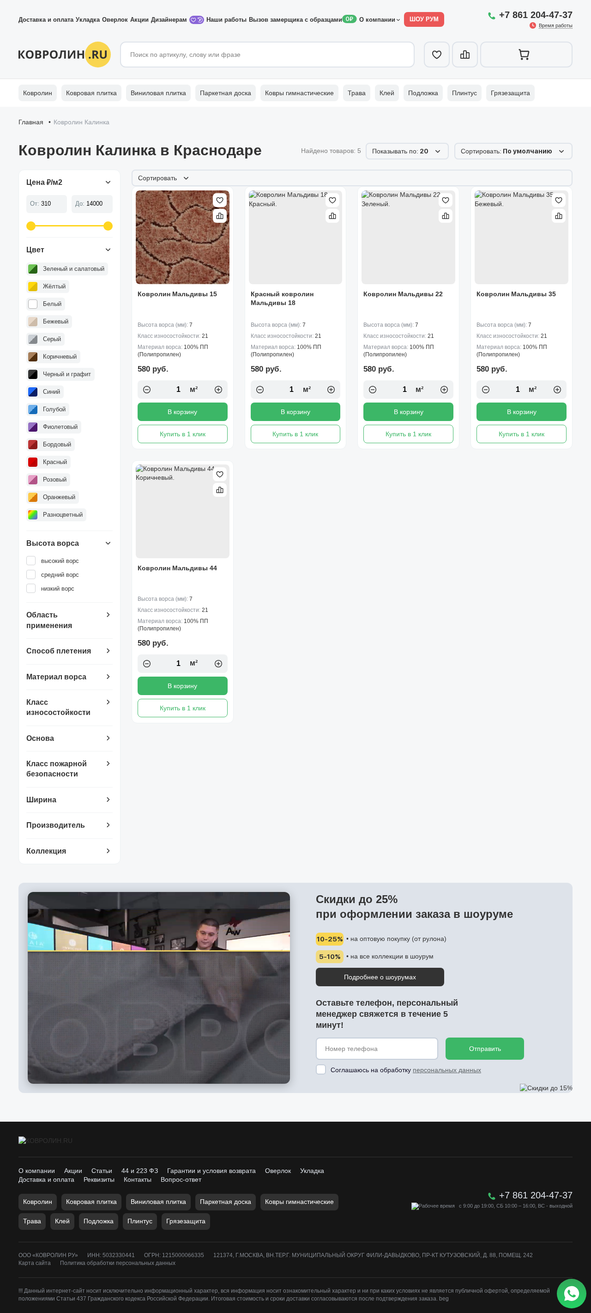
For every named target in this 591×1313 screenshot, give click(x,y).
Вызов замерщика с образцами (295, 19)
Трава (357, 93)
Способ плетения (58, 651)
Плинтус (464, 93)
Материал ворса (56, 677)
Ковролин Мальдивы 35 (516, 294)
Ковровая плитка (91, 93)
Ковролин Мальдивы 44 (177, 568)
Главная (30, 122)
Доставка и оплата (45, 19)
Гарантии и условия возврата (211, 1170)
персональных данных (447, 1070)
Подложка (423, 93)
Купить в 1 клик (182, 434)
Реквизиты (99, 1179)
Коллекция (46, 851)
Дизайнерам (170, 19)
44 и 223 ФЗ (139, 1170)
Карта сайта (34, 1263)
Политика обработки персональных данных (117, 1263)
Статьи (101, 1170)
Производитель (55, 825)
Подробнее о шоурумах (380, 977)
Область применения (49, 620)
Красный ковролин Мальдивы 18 (282, 298)
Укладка (88, 19)
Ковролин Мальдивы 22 (403, 294)
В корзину (182, 411)
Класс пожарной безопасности (56, 769)
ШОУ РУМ (424, 19)
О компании (377, 19)
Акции (139, 19)
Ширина (41, 800)
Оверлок (115, 19)
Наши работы (226, 19)
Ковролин (37, 93)
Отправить (485, 1048)
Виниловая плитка (158, 93)
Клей (387, 93)
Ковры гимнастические (299, 93)
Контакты (137, 1179)
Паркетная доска (225, 93)
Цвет (35, 250)
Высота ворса (52, 543)
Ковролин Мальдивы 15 (177, 294)
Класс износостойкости (58, 707)
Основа (40, 738)
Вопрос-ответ (181, 1179)
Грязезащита (510, 93)
